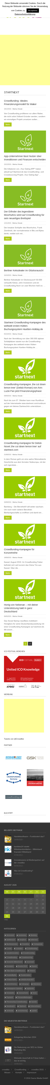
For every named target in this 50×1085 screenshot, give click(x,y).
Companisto (38, 944)
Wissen (7, 1072)
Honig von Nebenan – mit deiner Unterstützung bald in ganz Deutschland (21, 608)
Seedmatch (11, 1006)
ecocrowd (30, 962)
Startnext (22, 1006)
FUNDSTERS (11, 980)
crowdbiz (19, 948)
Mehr (8, 124)
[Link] (25, 487)
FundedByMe (11, 975)
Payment (10, 997)
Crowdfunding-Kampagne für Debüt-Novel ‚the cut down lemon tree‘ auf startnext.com (23, 446)
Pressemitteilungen (24, 997)
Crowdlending (12, 957)
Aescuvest (10, 935)
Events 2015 (22, 966)
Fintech (32, 971)
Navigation (15, 28)
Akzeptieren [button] (32, 11)
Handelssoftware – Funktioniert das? (29, 836)
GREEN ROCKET (27, 980)
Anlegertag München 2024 (25, 1037)
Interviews (37, 984)
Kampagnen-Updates (14, 988)
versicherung (22, 1011)
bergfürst (22, 940)
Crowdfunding (32, 948)
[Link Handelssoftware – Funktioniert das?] (8, 839)
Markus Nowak (17, 109)
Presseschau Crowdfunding (17, 1002)
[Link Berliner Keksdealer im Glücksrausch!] (25, 255)
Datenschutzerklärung (25, 14)
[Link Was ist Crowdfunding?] (8, 873)
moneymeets (23, 993)
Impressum (31, 1072)
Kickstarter (10, 993)
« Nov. (6, 919)
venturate (10, 1011)
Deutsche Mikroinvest (14, 962)
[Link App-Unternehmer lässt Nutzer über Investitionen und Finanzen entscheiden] (25, 141)
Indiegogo (25, 984)
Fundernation (26, 975)
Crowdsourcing (26, 957)
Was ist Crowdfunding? (23, 871)
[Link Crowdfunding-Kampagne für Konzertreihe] (25, 534)
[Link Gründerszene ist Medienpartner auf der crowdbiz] (8, 862)
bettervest (33, 940)
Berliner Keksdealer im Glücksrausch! (23, 270)
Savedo (34, 1002)
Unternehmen (35, 1006)
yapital (34, 1011)
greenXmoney (12, 984)
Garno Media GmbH (39, 1078)
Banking (34, 935)
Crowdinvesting (28, 953)
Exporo (34, 966)
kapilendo (30, 988)
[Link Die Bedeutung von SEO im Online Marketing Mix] (8, 1050)
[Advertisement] (25, 60)
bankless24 (11, 940)
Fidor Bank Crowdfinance (16, 971)
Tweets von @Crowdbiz (14, 739)
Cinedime (25, 944)
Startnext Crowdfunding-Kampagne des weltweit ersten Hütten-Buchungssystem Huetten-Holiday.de (25, 326)
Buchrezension (12, 944)
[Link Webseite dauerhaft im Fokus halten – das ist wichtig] (8, 1060)
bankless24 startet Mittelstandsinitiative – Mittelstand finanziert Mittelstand (28, 849)
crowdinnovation (13, 953)
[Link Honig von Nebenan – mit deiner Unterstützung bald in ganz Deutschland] (25, 590)
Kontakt (18, 1072)
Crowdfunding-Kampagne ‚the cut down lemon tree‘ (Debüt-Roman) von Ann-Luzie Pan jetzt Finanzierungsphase (25, 387)
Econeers (10, 966)
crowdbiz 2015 (37, 1069)
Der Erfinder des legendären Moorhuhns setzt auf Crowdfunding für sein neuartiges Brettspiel (24, 215)
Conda (9, 948)
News (35, 993)
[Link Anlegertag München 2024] (8, 1040)
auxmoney (22, 935)
